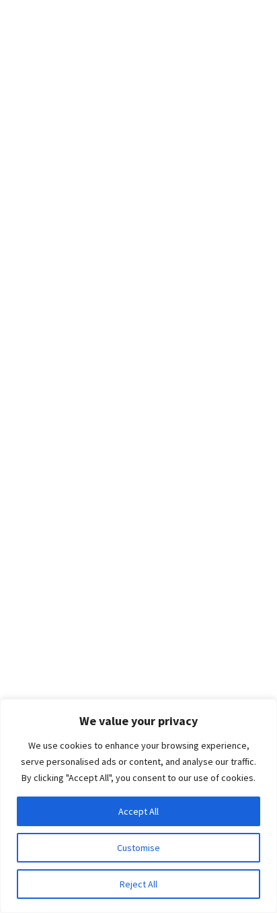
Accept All (138, 811)
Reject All (138, 884)
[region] (138, 806)
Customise (138, 848)
